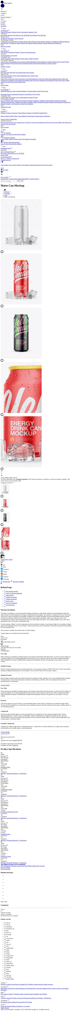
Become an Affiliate (18, 581)
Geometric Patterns (51, 62)
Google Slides (5, 97)
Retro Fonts (14, 82)
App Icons (23, 62)
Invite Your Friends (26, 1002)
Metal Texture (33, 63)
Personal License (5, 767)
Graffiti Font (4, 80)
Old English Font (33, 79)
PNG (27, 984)
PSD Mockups (57, 43)
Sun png (13, 124)
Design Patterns (41, 62)
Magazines (4, 94)
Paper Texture (61, 62)
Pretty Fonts (61, 80)
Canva (17, 97)
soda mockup (10, 595)
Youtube (8, 1006)
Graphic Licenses (5, 66)
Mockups (3, 773)
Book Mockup (33, 41)
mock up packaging (11, 603)
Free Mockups (42, 35)
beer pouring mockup (12, 591)
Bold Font (21, 80)
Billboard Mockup (64, 41)
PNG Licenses (5, 127)
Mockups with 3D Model (22, 35)
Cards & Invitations (21, 91)
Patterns (17, 52)
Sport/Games (31, 116)
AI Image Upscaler (6, 998)
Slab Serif (12, 72)
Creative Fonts (34, 76)
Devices (19, 32)
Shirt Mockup (4, 43)
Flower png (49, 122)
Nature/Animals (9, 116)
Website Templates (38, 102)
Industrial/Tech (43, 113)
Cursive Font (18, 79)
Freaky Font (4, 79)
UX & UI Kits (36, 94)
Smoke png (68, 122)
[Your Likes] (2, 170)
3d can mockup (10, 605)
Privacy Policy (52, 988)
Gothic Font (64, 79)
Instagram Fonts (56, 79)
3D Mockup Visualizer (7, 38)
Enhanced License (6, 856)
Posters (9, 94)
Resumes (21, 94)
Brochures (3, 91)
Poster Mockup (41, 41)
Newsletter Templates (27, 102)
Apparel (3, 32)
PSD (2, 52)
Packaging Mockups (12, 773)
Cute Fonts (41, 79)
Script (17, 72)
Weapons (3, 113)
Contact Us (11, 994)
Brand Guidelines (34, 994)
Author (10, 559)
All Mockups (4, 30)
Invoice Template (5, 100)
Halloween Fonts (53, 80)
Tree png (8, 124)
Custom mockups (18, 38)
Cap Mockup (12, 43)
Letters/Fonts (13, 119)
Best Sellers (4, 35)
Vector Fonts (16, 76)
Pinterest (14, 1006)
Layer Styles (13, 55)
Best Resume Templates (26, 100)
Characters (14, 113)
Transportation (39, 116)
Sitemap (44, 994)
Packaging (8, 32)
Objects (3, 119)
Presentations (15, 94)
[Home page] (5, 190)
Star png (9, 122)
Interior (3, 116)
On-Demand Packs (30, 988)
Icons (26, 52)
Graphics (9, 984)
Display (32, 72)
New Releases (33, 35)
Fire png (14, 122)
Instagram (19, 1006)
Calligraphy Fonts (13, 80)
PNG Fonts (4, 76)
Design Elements (5, 63)
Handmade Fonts (25, 76)
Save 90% (3, 26)
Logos (46, 91)
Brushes (7, 55)
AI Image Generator (17, 998)
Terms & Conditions (42, 988)
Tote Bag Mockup (48, 43)
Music (16, 116)
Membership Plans (6, 988)
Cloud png (28, 122)
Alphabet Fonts (28, 80)
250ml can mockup (11, 597)
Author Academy (24, 994)
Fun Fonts (36, 80)
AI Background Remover (30, 998)
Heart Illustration (42, 63)
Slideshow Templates (39, 100)
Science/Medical (22, 116)
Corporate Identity (32, 91)
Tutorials (16, 994)
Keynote (35, 97)
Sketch (26, 58)
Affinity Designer (33, 58)
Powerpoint (12, 97)
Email (38, 91)
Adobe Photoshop (6, 58)
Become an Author (6, 1002)
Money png (61, 122)
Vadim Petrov (4, 559)
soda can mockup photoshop (14, 593)
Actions (3, 55)
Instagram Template (62, 102)
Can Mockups (22, 773)
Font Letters (7, 82)
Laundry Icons (5, 62)
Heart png (3, 122)
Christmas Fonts (43, 80)
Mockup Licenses (6, 46)
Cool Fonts (11, 79)
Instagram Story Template (13, 102)
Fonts (13, 984)
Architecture (46, 116)
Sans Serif (6, 72)
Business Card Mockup (52, 41)
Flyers (42, 91)
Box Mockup (29, 43)
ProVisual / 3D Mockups (44, 998)
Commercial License (6, 789)
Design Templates (20, 984)
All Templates (4, 89)
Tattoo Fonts (48, 79)
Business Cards (11, 91)
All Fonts (3, 71)
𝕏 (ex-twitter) (26, 1006)
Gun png (55, 122)
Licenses (58, 988)
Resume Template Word (50, 102)
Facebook (3, 1006)
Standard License (5, 834)
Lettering (9, 76)
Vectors (6, 52)
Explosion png (42, 122)
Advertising (24, 32)
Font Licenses (4, 85)
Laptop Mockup (20, 43)
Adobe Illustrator (15, 58)
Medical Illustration (31, 62)
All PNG (3, 111)
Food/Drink (35, 113)
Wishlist (31, 984)
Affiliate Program (16, 1002)
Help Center (4, 994)
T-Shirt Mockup (5, 41)
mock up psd (9, 601)
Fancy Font (25, 79)
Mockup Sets (11, 35)
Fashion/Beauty (22, 113)
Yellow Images (5, 1008)
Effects (67, 62)
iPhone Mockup (23, 41)
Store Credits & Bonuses (18, 988)
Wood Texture (14, 63)
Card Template (15, 104)
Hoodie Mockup (14, 41)
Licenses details (5, 685)
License (3, 22)
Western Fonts (21, 82)
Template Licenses (6, 107)
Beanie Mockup (37, 43)
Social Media (28, 94)
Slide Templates (15, 100)
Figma (22, 58)
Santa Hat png (20, 122)
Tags (41, 994)
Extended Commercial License (9, 812)
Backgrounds (31, 52)
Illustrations (11, 52)
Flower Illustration (24, 63)
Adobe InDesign (24, 97)
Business (29, 113)
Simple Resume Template (52, 100)
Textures (22, 52)
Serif (2, 72)
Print (35, 32)
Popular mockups (48, 984)
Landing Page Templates (26, 104)
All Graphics (4, 51)
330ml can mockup (11, 599)
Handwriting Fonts (24, 72)
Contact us (15, 745)
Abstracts (8, 113)
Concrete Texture (52, 63)
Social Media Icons (14, 62)
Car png (3, 124)
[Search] (18, 181)
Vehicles (14, 32)
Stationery (31, 32)
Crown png (34, 122)
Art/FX (7, 119)
